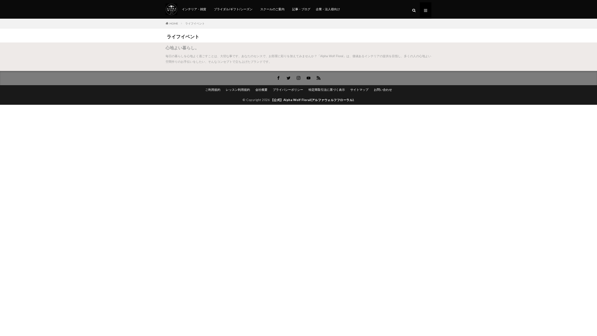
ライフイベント (195, 23)
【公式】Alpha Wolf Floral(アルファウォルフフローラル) (312, 100)
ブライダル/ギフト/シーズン (233, 9)
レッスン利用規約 (238, 89)
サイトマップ (359, 89)
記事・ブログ (301, 9)
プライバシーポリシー (288, 89)
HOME (174, 23)
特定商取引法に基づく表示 (327, 89)
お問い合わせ (383, 89)
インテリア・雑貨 (194, 9)
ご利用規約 (212, 89)
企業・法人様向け (328, 9)
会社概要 (261, 89)
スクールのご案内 (272, 9)
